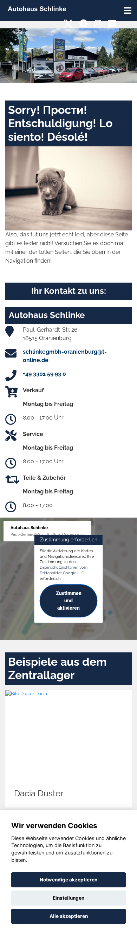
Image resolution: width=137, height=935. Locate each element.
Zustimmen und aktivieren (68, 601)
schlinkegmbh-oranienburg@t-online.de (65, 355)
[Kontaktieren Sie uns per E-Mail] (112, 24)
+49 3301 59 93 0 (44, 373)
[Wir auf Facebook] (83, 24)
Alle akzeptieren (69, 916)
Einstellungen (68, 898)
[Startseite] (36, 8)
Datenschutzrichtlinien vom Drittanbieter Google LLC (63, 570)
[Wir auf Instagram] (98, 24)
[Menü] (127, 10)
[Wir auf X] (68, 24)
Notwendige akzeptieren (68, 879)
